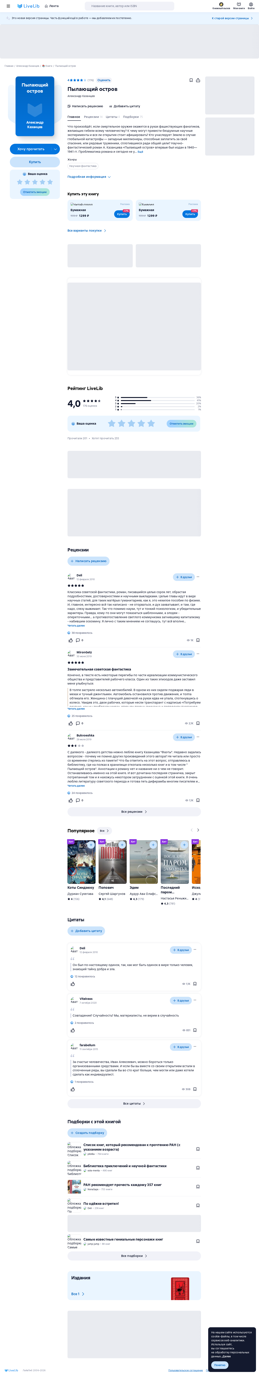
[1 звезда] (20, 182)
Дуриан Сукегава (80, 894)
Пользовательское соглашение (185, 1370)
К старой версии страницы (230, 18)
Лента (54, 6)
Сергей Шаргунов (112, 894)
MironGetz (84, 652)
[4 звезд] (42, 182)
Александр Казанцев (81, 96)
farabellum (87, 1045)
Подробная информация (86, 177)
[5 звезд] (50, 182)
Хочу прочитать (31, 149)
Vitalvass (86, 999)
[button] (35, 106)
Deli (79, 575)
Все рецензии (132, 812)
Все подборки (132, 1256)
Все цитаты (132, 1104)
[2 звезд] (27, 182)
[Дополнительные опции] (55, 149)
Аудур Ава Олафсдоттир (148, 894)
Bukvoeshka (85, 735)
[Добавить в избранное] (191, 80)
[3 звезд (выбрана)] (78, 80)
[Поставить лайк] (70, 640)
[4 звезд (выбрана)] (81, 80)
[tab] (74, 118)
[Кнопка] (192, 830)
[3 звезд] (35, 182)
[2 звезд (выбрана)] (74, 80)
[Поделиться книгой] (198, 80)
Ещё (140, 151)
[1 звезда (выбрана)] (71, 80)
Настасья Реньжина (175, 898)
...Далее (226, 1356)
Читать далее (76, 625)
